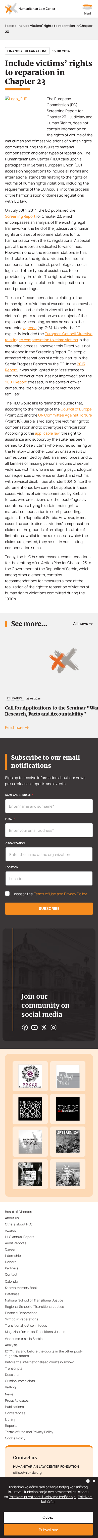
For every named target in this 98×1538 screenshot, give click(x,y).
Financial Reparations (27, 51)
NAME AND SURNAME (19, 795)
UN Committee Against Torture (65, 415)
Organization (15, 843)
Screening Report (20, 216)
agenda (29, 327)
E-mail (10, 819)
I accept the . (50, 894)
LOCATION (12, 867)
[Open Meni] (87, 10)
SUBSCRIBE (49, 908)
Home (9, 25)
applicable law (47, 433)
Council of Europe (76, 409)
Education (14, 698)
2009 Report (16, 382)
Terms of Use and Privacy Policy (60, 894)
